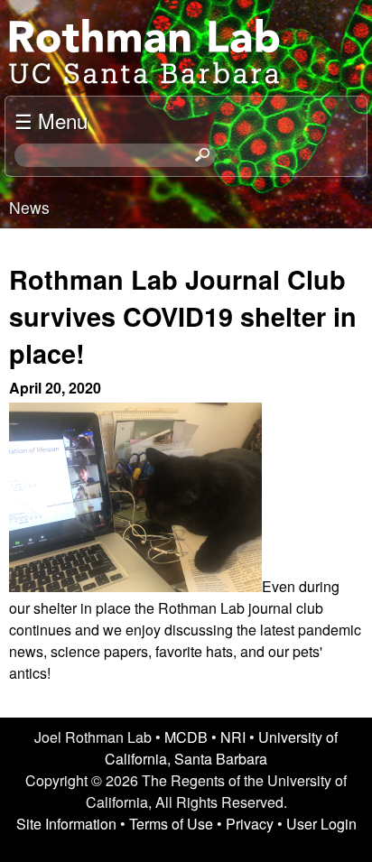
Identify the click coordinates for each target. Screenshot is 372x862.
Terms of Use (171, 823)
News (29, 207)
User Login (321, 823)
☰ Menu (51, 120)
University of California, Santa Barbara (221, 748)
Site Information (66, 823)
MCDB (186, 737)
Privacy (250, 823)
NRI (233, 737)
